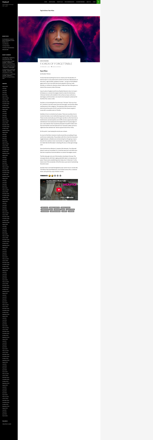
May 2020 (4, 230)
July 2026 (4, 88)
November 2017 (5, 287)
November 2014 (5, 356)
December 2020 (5, 216)
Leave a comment (56, 66)
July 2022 (4, 180)
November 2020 (5, 218)
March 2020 (5, 233)
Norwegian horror (55, 211)
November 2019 (5, 241)
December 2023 (5, 147)
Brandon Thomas (65, 207)
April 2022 (4, 186)
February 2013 (5, 396)
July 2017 (4, 295)
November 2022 (5, 172)
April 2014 (4, 369)
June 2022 (4, 182)
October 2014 (5, 358)
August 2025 (5, 109)
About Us (89, 1)
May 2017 (4, 299)
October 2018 (5, 266)
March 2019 (5, 256)
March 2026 (5, 96)
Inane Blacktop (5, 43)
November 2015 (5, 333)
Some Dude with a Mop (7, 59)
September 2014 (5, 360)
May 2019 (4, 253)
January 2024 (5, 145)
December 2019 (5, 239)
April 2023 (4, 163)
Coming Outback (5, 45)
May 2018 (4, 276)
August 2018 (5, 270)
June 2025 (4, 113)
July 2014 (4, 364)
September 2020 (5, 222)
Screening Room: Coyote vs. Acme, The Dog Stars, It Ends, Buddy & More (8, 40)
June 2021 (4, 205)
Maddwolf (5, 2)
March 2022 (5, 188)
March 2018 (5, 279)
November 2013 (5, 379)
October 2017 (5, 289)
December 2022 (5, 170)
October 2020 (5, 220)
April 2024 (4, 140)
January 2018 (5, 283)
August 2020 (5, 224)
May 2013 (4, 390)
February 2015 (5, 350)
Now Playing (52, 1)
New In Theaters (44, 61)
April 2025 (4, 117)
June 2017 (4, 297)
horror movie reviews (47, 209)
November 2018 (5, 264)
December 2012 (5, 400)
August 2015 (5, 339)
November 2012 (5, 402)
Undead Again (12, 67)
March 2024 (5, 142)
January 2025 (5, 122)
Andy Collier (45, 207)
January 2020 (5, 237)
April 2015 (4, 346)
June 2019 (4, 251)
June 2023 (4, 159)
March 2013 (5, 394)
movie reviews (45, 211)
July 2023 (4, 157)
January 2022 (5, 191)
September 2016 (5, 314)
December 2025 (5, 101)
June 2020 (4, 228)
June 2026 (4, 90)
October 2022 (5, 174)
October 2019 (5, 243)
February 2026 (5, 98)
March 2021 (5, 211)
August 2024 (5, 132)
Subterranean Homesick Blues (8, 64)
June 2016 (4, 320)
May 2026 (4, 92)
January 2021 (5, 214)
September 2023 (5, 153)
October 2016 (5, 312)
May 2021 (4, 207)
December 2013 (5, 377)
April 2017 (4, 300)
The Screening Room (69, 1)
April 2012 (4, 413)
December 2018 (5, 262)
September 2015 (5, 337)
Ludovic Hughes (70, 209)
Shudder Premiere (80, 1)
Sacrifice (64, 211)
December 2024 (5, 124)
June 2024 (4, 136)
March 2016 (5, 325)
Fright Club (60, 1)
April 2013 (4, 392)
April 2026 (4, 94)
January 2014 (5, 375)
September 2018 (5, 268)
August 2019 (5, 247)
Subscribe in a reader (6, 424)
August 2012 (5, 408)
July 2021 (4, 203)
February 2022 (5, 189)
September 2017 (5, 291)
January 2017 (5, 306)
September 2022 (5, 176)
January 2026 (5, 99)
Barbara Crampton (54, 207)
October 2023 (5, 151)
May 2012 (4, 412)
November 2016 (5, 310)
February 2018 (5, 281)
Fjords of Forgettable (56, 63)
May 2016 (4, 322)
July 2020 (4, 226)
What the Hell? (5, 49)
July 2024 (4, 134)
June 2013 (4, 389)
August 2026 (5, 86)
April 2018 (4, 278)
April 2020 (4, 232)
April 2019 (4, 255)
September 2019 (5, 245)
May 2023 (4, 161)
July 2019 (4, 249)
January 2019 (5, 260)
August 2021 (5, 201)
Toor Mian (71, 211)
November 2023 (5, 149)
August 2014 (5, 362)
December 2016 (5, 308)
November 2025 (5, 103)
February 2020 (5, 235)
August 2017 (5, 293)
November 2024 (5, 126)
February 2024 (5, 143)
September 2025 (5, 107)
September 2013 (5, 383)
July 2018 (4, 272)
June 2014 (4, 366)
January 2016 (5, 329)
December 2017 (5, 285)
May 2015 (4, 345)
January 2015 (5, 352)
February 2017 (5, 304)
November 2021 (5, 195)
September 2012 (5, 406)
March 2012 (5, 415)
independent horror (59, 209)
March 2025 (5, 119)
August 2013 (5, 385)
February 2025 (5, 121)
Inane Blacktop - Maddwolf (8, 57)
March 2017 (5, 302)
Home (45, 1)
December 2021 (5, 193)
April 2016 (4, 323)
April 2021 (4, 209)
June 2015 (4, 343)
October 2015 (5, 335)
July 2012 (4, 410)
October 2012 (5, 404)
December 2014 (5, 354)
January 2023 (5, 168)
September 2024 (5, 130)
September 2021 (5, 199)
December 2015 (5, 331)
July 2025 (4, 111)
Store (94, 1)
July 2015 (4, 341)
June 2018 (4, 274)
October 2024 (5, 128)
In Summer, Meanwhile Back (8, 47)
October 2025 (5, 105)
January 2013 (5, 398)
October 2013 (5, 381)
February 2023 (5, 166)
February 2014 (5, 373)
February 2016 (5, 327)
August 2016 (5, 316)
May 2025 (4, 115)
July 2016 (4, 318)
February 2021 (5, 212)
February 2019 (5, 258)
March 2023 (5, 165)
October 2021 (5, 197)
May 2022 (4, 184)
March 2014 (5, 371)
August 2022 (5, 178)
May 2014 (4, 368)
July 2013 (4, 387)
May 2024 (4, 138)
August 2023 (5, 155)
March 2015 (5, 348)
